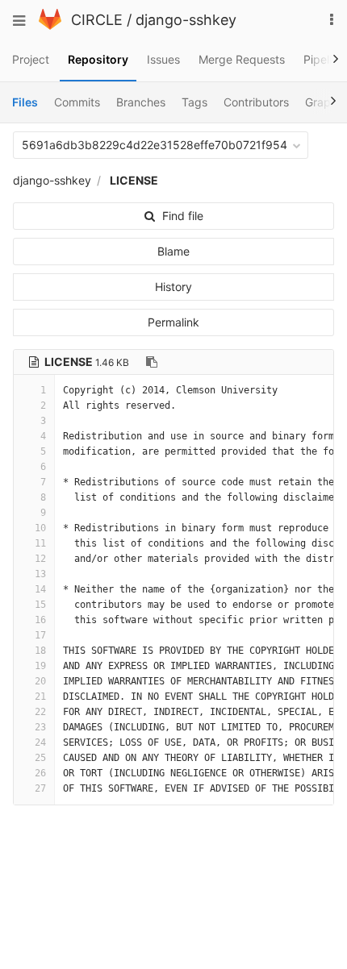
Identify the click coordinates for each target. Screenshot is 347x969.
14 (40, 589)
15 (40, 604)
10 (40, 528)
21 (40, 696)
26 (40, 773)
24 (40, 742)
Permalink (173, 322)
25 (40, 757)
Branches (140, 102)
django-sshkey (186, 19)
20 (40, 681)
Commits (77, 102)
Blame (173, 251)
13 (40, 574)
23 (40, 727)
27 (40, 788)
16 (40, 620)
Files (25, 102)
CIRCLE (97, 19)
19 (40, 666)
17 (40, 635)
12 (40, 558)
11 (40, 543)
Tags (194, 102)
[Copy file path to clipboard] (151, 362)
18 (40, 650)
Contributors (256, 102)
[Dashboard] (50, 25)
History (173, 286)
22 (40, 711)
